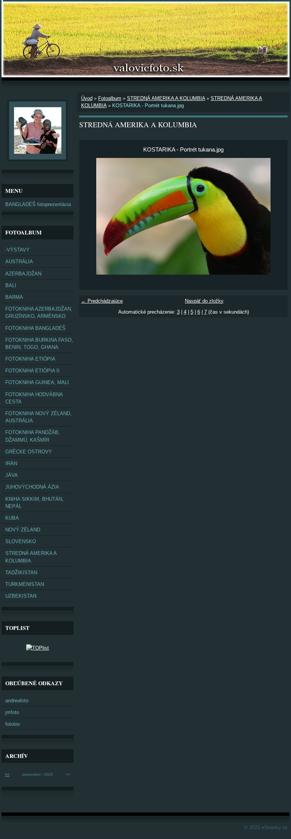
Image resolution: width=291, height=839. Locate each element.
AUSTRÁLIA (19, 261)
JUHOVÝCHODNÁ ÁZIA (32, 487)
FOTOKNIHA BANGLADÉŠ (35, 328)
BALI (10, 285)
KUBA (12, 518)
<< (7, 774)
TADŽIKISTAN (21, 572)
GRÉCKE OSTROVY (28, 452)
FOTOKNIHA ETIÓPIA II (32, 370)
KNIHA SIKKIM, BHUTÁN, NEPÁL (34, 502)
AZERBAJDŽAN (23, 274)
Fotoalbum (109, 98)
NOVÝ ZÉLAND (22, 530)
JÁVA (11, 475)
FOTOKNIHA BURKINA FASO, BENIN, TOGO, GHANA (39, 343)
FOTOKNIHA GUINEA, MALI (37, 382)
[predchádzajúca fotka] (91, 216)
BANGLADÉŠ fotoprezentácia (38, 204)
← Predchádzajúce (102, 301)
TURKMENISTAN (24, 584)
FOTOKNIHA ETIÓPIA (30, 359)
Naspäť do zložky (204, 301)
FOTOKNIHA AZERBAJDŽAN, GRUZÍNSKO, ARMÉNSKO (38, 312)
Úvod (86, 98)
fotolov (12, 724)
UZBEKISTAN (20, 596)
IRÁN (11, 463)
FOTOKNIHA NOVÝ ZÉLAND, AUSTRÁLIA (38, 417)
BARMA (14, 297)
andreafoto (16, 700)
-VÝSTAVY (17, 250)
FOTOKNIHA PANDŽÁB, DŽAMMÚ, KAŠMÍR (32, 436)
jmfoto (12, 712)
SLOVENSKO (20, 541)
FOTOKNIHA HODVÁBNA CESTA (34, 398)
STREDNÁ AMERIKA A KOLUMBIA (166, 98)
